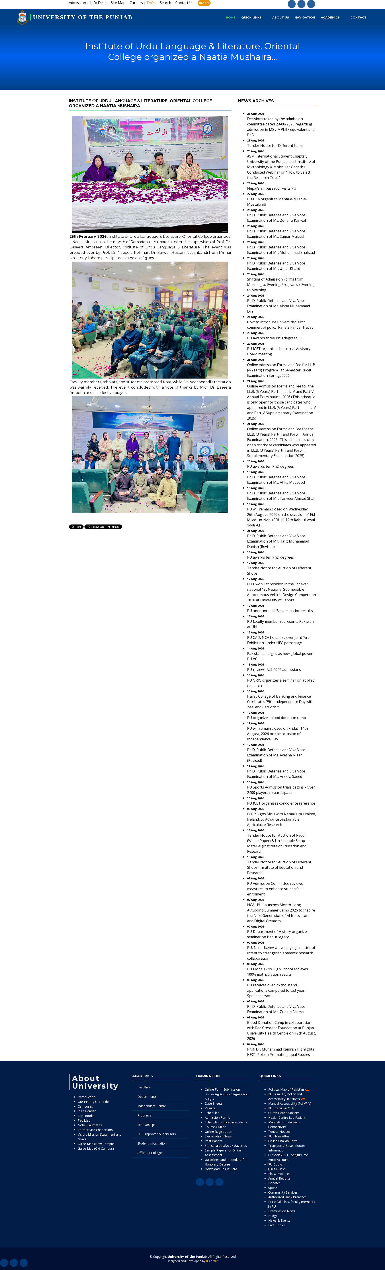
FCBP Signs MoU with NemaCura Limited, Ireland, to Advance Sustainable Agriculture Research (281, 819)
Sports (273, 1188)
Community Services (283, 1192)
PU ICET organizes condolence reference (281, 803)
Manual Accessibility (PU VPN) (289, 1103)
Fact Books (86, 1116)
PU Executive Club (281, 1108)
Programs (144, 1115)
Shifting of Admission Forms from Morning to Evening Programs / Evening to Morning (281, 284)
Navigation (305, 17)
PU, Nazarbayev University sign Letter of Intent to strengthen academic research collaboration (281, 953)
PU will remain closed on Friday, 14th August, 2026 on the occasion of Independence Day (277, 734)
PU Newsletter (278, 1136)
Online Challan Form (282, 1141)
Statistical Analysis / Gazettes (226, 1145)
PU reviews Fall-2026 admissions (274, 669)
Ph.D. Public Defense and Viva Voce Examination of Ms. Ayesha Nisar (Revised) (276, 755)
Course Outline (215, 1127)
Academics (330, 17)
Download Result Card (221, 1169)
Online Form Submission (226, 1094)
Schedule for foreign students (226, 1122)
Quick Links (251, 17)
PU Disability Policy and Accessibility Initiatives (285, 1096)
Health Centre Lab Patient (286, 1117)
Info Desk (98, 2)
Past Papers (213, 1141)
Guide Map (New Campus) (97, 1144)
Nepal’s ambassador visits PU (271, 188)
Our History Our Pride (93, 1102)
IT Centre (212, 1261)
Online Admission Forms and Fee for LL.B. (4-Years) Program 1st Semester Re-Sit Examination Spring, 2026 (281, 370)
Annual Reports (279, 1178)
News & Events (279, 1220)
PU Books (275, 1164)
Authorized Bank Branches (287, 1197)
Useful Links (277, 1169)
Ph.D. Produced (279, 1174)
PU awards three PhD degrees (272, 338)
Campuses (85, 1106)
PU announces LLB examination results (280, 610)
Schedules (212, 1113)
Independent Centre (151, 1106)
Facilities (84, 1120)
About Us (280, 17)
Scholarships (146, 1125)
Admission (77, 2)
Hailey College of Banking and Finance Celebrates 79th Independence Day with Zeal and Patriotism (280, 701)
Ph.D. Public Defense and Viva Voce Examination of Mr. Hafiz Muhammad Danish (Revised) (278, 541)
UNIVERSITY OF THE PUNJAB (83, 17)
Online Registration (218, 1131)
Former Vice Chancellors (95, 1130)
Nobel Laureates (90, 1125)
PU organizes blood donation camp (276, 717)
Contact (358, 17)
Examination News (218, 1136)
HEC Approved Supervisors (156, 1134)
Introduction (86, 1097)
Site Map (118, 2)
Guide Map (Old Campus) (96, 1148)
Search (165, 2)
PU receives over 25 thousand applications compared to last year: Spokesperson (276, 990)
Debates (274, 1183)
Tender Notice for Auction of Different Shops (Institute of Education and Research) (279, 867)
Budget (273, 1216)
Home (231, 17)
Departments (147, 1096)
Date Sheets (214, 1103)
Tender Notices (279, 1131)
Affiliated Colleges (150, 1153)
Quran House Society (283, 1113)
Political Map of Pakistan (286, 1089)
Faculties (143, 1087)
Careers (136, 2)
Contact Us (184, 2)
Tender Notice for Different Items (275, 145)
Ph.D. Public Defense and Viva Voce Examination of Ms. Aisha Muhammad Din (278, 306)
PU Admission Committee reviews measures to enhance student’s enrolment (275, 889)
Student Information (152, 1143)
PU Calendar (87, 1111)
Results (210, 1108)
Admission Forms (217, 1117)
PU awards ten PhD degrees (270, 466)
